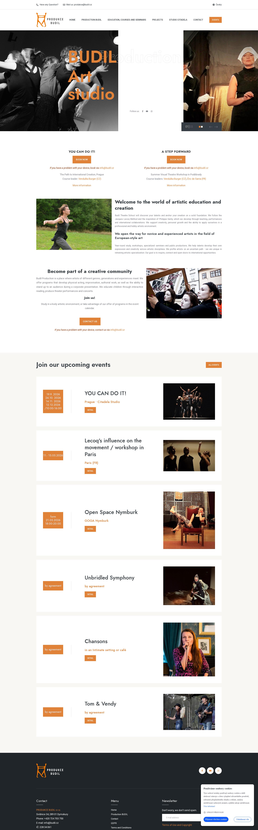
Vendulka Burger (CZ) (89, 178)
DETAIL (90, 410)
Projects (157, 20)
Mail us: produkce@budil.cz (79, 4)
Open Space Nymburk (111, 512)
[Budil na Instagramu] (151, 111)
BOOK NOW (82, 159)
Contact (198, 20)
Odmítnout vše (242, 819)
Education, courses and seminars (127, 20)
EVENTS (215, 20)
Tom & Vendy (100, 704)
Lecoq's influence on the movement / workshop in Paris (114, 447)
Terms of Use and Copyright (177, 825)
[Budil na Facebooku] (142, 111)
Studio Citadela (178, 20)
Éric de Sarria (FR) (196, 178)
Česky (219, 4)
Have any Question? (49, 4)
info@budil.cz (107, 167)
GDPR (114, 823)
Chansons (96, 641)
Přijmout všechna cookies (216, 819)
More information (82, 185)
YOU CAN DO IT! (105, 393)
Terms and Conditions (121, 827)
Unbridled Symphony (109, 577)
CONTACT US (90, 321)
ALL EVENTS (214, 365)
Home (72, 20)
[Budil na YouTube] (147, 111)
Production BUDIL (92, 20)
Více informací (209, 806)
